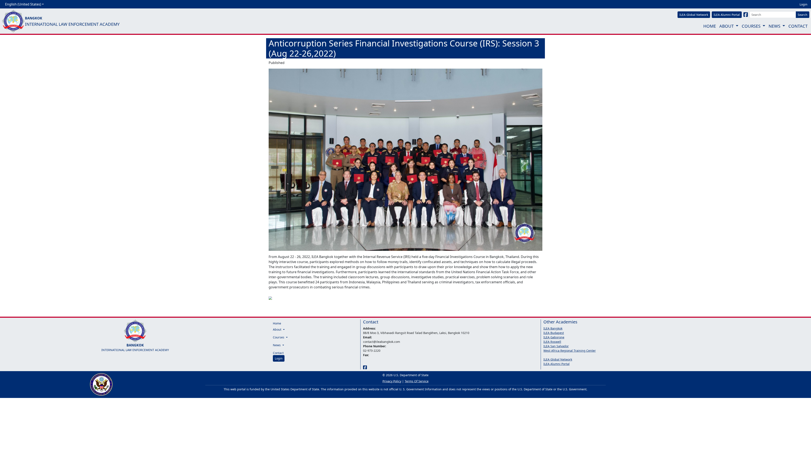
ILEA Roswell (552, 342)
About (726, 26)
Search (802, 15)
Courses (751, 26)
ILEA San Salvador (556, 346)
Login (803, 4)
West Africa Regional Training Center (569, 351)
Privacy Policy (391, 381)
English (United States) (23, 4)
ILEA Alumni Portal (556, 364)
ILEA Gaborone (553, 337)
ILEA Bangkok (552, 328)
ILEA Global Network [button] (693, 15)
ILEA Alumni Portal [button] (727, 15)
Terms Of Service (417, 381)
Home (709, 26)
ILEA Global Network (557, 359)
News (774, 26)
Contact (798, 26)
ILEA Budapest (553, 333)
